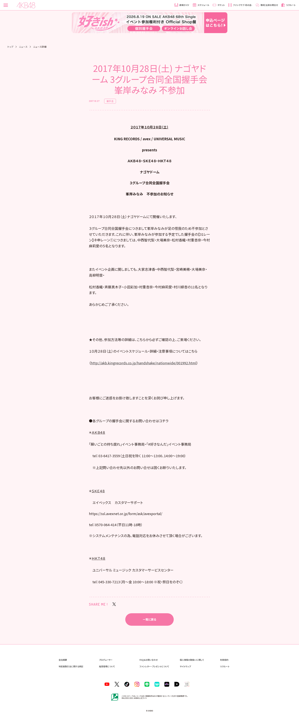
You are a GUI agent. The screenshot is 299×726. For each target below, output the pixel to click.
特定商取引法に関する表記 (71, 666)
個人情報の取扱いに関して (192, 659)
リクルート (224, 666)
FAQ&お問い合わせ (148, 659)
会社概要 (63, 659)
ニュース (23, 47)
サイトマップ (185, 666)
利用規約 (224, 659)
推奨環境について (107, 666)
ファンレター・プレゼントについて (154, 666)
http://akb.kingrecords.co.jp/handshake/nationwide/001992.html (143, 362)
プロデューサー (105, 659)
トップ (10, 47)
